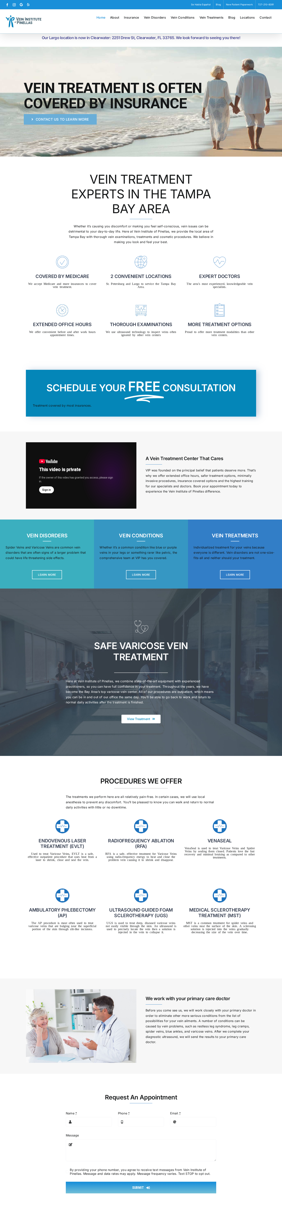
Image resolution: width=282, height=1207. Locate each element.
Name (71, 1113)
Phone (124, 1113)
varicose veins (201, 1031)
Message (72, 1135)
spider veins (155, 1031)
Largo (135, 283)
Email (175, 1113)
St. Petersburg (115, 283)
